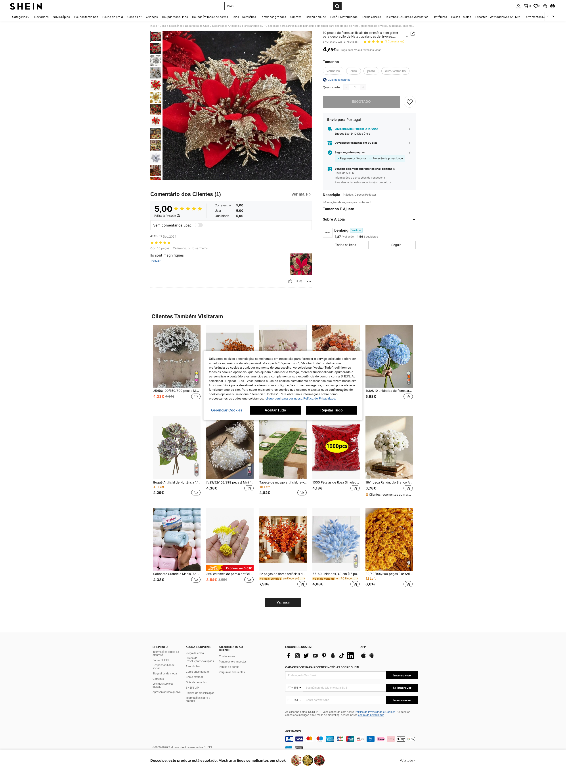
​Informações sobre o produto (198, 699)
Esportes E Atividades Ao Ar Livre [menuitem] (497, 17)
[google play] (372, 657)
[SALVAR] (410, 102)
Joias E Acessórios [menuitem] (244, 17)
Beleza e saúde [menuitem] (316, 17)
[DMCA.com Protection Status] (299, 747)
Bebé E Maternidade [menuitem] (344, 17)
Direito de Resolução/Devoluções (200, 660)
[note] (389, 494)
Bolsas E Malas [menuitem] (461, 17)
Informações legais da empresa (166, 653)
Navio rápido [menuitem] (61, 17)
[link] (527, 6)
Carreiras (158, 678)
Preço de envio (195, 653)
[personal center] (518, 6)
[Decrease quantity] (346, 87)
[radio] (333, 71)
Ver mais (283, 602)
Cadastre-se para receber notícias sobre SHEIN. (322, 667)
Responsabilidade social (164, 667)
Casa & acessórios (171, 25)
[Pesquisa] (337, 6)
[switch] (199, 225)
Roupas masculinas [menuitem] (175, 17)
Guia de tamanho (196, 682)
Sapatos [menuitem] (295, 17)
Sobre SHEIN (161, 660)
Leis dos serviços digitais (163, 685)
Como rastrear (194, 677)
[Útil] (290, 281)
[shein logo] (26, 6)
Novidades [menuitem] (41, 17)
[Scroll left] (547, 16)
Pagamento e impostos (233, 661)
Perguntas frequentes (232, 672)
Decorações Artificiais (225, 25)
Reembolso (193, 666)
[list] (320, 655)
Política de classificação (200, 693)
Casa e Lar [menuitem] (134, 17)
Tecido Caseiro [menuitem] (371, 17)
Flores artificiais (252, 25)
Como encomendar (197, 671)
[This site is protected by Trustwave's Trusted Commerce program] (288, 747)
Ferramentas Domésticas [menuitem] (540, 17)
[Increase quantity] (363, 87)
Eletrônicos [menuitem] (439, 17)
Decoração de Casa (197, 25)
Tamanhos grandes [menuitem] (273, 17)
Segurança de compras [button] (350, 152)
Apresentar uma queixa (167, 692)
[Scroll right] (553, 16)
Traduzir (155, 260)
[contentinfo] (351, 739)
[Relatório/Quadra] (309, 281)
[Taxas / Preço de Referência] (337, 50)
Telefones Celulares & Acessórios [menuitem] (406, 17)
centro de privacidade (371, 715)
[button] (545, 6)
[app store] (363, 657)
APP (363, 647)
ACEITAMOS (293, 731)
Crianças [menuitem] (152, 17)
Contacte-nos (227, 656)
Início (153, 25)
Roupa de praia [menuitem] (112, 17)
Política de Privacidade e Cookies (375, 712)
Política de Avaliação (165, 215)
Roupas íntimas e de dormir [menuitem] (210, 17)
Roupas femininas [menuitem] (86, 17)
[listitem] (176, 367)
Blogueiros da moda (165, 673)
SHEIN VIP (192, 687)
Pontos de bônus (229, 666)
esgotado (361, 101)
